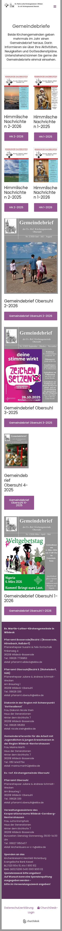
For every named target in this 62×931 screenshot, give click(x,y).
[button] (55, 7)
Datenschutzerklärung (18, 908)
